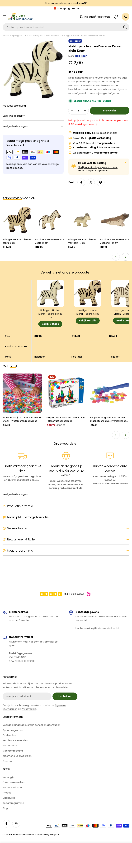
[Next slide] (125, 257)
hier (15, 641)
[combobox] (66, 27)
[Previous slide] (116, 257)
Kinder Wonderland (22, 834)
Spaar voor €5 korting (92, 163)
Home (6, 35)
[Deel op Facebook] (81, 182)
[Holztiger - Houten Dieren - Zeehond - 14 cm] (114, 220)
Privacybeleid (29, 709)
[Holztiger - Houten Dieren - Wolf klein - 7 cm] (82, 220)
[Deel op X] (91, 182)
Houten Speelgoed (34, 35)
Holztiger (81, 56)
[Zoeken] (125, 27)
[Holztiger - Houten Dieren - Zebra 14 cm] (49, 220)
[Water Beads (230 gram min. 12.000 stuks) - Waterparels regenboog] (22, 393)
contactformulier (19, 620)
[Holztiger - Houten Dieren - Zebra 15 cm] (17, 220)
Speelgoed (17, 35)
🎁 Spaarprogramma (66, 8)
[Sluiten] (126, 162)
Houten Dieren (52, 35)
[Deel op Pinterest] (100, 182)
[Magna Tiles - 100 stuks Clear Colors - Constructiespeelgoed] (66, 393)
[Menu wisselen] (4, 17)
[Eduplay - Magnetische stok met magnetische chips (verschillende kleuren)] (109, 393)
